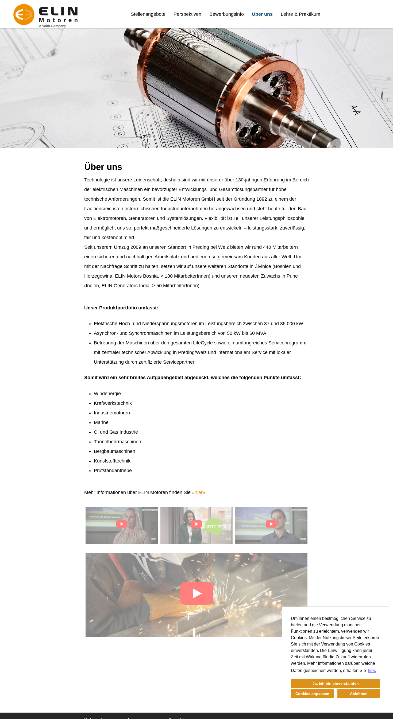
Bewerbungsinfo (226, 14)
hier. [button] (372, 670)
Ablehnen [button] (359, 693)
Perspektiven (187, 14)
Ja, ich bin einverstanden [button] (336, 683)
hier (199, 492)
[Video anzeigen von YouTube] (122, 525)
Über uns (262, 14)
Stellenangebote (148, 14)
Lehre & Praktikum (300, 14)
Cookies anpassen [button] (312, 693)
